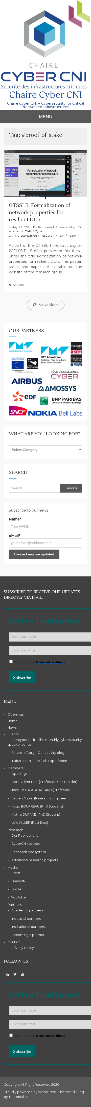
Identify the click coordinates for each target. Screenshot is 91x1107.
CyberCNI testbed (25, 844)
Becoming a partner (27, 935)
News (12, 727)
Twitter (17, 889)
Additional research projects (34, 860)
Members (15, 768)
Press (15, 873)
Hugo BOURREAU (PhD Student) (37, 806)
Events (13, 734)
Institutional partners (28, 927)
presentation (27, 235)
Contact (14, 942)
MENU (45, 116)
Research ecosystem (28, 852)
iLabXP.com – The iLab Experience (39, 761)
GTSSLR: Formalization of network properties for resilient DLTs (39, 212)
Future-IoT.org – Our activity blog (37, 753)
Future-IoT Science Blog (57, 227)
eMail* (14, 535)
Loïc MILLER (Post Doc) (29, 822)
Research (47, 235)
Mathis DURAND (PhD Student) (35, 814)
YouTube (18, 897)
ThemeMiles (18, 1097)
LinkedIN (18, 881)
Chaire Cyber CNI (45, 95)
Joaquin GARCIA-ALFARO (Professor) (41, 790)
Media (13, 867)
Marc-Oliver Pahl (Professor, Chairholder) (44, 782)
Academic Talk (20, 231)
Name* (15, 519)
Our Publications (24, 835)
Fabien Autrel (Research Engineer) (39, 798)
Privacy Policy (22, 948)
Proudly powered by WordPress (30, 1092)
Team (72, 235)
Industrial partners (26, 919)
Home (13, 721)
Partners (14, 905)
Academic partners (27, 910)
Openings (16, 714)
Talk (61, 235)
